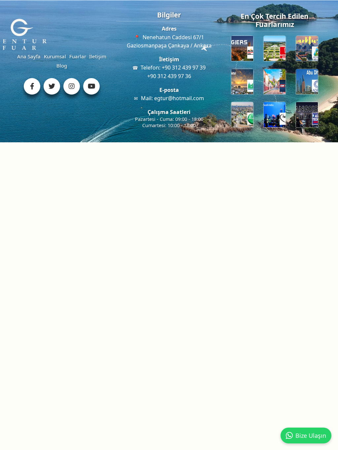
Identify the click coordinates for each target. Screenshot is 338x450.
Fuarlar (77, 56)
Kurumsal (55, 56)
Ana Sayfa (29, 56)
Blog (61, 65)
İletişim (97, 56)
